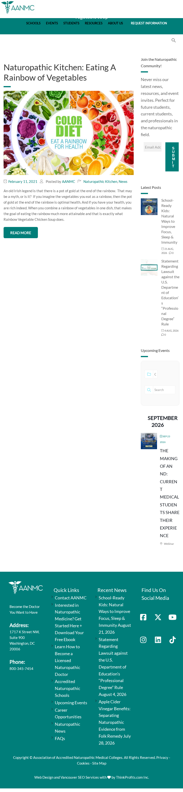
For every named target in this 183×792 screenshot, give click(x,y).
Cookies (83, 763)
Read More (20, 233)
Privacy (162, 757)
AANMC (68, 181)
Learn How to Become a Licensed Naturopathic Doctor (67, 660)
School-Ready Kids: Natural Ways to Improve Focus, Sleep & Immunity (169, 221)
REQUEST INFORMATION (149, 23)
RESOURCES (93, 23)
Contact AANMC (70, 597)
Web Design (43, 777)
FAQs (60, 738)
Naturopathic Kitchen (100, 181)
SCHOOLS (33, 23)
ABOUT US (115, 23)
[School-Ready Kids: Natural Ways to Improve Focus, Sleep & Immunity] (149, 206)
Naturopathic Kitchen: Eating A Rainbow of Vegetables (60, 72)
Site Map (99, 763)
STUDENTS (71, 23)
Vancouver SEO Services (80, 777)
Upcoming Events (71, 702)
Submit (173, 157)
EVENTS (52, 23)
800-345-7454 (21, 668)
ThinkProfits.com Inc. (132, 777)
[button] (173, 41)
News (123, 181)
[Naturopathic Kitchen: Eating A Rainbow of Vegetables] (69, 132)
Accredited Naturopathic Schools (67, 688)
